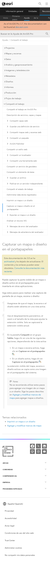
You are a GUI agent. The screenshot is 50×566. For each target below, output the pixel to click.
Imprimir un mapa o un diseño (20, 200)
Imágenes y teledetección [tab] (18, 70)
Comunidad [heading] (8, 469)
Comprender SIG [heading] (10, 476)
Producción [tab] (11, 93)
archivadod (9, 261)
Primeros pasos (16, 18)
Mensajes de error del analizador (24, 226)
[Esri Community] (32, 451)
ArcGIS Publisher (17, 144)
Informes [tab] (10, 87)
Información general (14, 11)
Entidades (33, 11)
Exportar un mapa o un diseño (23, 215)
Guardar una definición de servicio (24, 126)
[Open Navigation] (46, 3)
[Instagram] (38, 451)
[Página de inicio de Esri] (7, 4)
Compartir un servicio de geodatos (22, 166)
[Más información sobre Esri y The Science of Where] (8, 452)
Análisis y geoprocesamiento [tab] (19, 65)
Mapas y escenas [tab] (13, 53)
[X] (38, 446)
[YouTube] (44, 451)
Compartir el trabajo (19, 40)
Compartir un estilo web (17, 149)
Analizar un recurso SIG (17, 221)
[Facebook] (32, 446)
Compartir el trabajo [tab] (15, 104)
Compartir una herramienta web (23, 161)
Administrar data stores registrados (21, 195)
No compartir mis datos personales (20, 555)
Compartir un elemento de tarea (20, 172)
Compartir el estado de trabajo (20, 189)
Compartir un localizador (20, 155)
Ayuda (26, 18)
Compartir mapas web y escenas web (25, 132)
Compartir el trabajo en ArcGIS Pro (22, 109)
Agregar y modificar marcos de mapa (24, 425)
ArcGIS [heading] (5, 463)
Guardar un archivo (18, 178)
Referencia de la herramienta (39, 18)
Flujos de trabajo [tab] (13, 98)
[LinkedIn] (44, 446)
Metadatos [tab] (10, 76)
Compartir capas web (19, 121)
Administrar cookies (13, 548)
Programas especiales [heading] (12, 489)
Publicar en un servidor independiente (26, 184)
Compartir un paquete (19, 138)
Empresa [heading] (6, 482)
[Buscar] (40, 3)
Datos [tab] (8, 59)
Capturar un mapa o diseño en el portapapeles (21, 208)
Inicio (5, 18)
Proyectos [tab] (10, 48)
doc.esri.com (21, 27)
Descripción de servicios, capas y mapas (24, 115)
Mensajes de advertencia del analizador (26, 232)
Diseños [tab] (9, 81)
